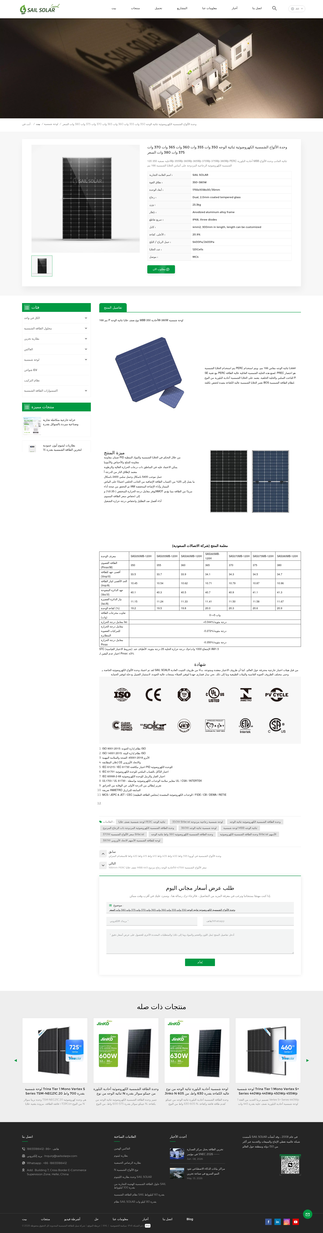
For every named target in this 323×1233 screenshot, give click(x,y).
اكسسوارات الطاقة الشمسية (41, 390)
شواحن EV (30, 370)
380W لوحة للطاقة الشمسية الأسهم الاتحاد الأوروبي (131, 840)
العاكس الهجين (122, 1148)
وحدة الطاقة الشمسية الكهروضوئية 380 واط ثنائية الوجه (182, 834)
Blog (190, 1219)
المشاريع (182, 8)
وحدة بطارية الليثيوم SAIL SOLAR (133, 1177)
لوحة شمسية (51, 124)
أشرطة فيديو (72, 1219)
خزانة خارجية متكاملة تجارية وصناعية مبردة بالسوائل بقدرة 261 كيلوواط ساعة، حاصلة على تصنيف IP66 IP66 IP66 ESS (61, 422)
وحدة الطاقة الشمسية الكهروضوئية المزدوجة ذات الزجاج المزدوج (138, 828)
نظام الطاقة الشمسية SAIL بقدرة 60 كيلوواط (139, 1194)
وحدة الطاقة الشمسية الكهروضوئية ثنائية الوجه (255, 821)
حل (96, 1219)
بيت (114, 8)
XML (105, 1225)
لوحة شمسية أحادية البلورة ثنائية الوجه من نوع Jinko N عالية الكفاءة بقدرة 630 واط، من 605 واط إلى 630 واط (126, 1091)
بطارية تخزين (31, 338)
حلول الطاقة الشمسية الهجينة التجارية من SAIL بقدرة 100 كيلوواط (140, 1185)
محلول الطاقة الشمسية (38, 328)
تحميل (158, 8)
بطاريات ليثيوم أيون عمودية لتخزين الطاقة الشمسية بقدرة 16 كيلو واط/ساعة (62, 448)
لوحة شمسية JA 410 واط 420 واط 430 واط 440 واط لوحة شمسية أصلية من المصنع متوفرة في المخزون (268, 1091)
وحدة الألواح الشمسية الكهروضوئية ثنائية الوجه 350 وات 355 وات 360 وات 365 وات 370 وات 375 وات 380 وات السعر (172, 909)
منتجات (135, 8)
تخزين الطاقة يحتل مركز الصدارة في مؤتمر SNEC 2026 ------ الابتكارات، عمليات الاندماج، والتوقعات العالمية (205, 1152)
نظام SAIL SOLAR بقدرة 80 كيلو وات (135, 1201)
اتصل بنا (257, 8)
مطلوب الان (159, 269)
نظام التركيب (32, 380)
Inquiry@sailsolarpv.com (60, 1156)
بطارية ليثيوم (121, 1155)
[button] (307, 1060)
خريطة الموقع (93, 1225)
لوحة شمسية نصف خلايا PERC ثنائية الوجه (142, 821)
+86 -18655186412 (39, 1149)
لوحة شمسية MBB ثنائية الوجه (240, 828)
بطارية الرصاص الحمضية (127, 1162)
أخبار (234, 8)
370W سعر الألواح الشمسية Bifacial (123, 834)
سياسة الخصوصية (118, 1225)
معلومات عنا (209, 8)
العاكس (28, 349)
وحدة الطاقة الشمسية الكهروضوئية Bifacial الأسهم (248, 834)
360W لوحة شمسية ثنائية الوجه (198, 828)
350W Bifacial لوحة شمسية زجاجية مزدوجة (197, 821)
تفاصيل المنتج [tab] (113, 307)
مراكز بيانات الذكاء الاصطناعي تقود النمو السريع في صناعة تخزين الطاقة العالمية (206, 1171)
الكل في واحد (32, 318)
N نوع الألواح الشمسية (126, 1169)
